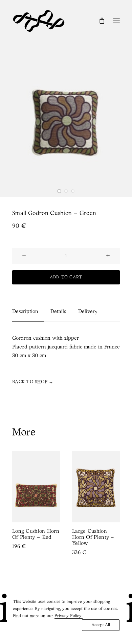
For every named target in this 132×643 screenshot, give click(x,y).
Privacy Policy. (68, 616)
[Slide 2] (66, 191)
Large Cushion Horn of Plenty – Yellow (73, 537)
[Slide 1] (59, 191)
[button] (116, 21)
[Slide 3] (72, 191)
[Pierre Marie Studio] (38, 21)
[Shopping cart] (99, 21)
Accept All (100, 625)
